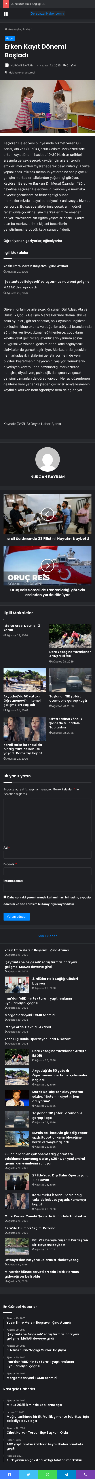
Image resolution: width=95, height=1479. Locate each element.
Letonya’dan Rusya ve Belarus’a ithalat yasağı (42, 1260)
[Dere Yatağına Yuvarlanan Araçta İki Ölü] (70, 636)
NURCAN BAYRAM (22, 65)
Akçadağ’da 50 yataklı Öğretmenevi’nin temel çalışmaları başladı (22, 700)
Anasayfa (14, 29)
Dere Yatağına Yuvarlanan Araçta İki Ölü (70, 654)
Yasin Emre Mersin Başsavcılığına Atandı (36, 266)
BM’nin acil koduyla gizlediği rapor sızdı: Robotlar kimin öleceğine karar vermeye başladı (59, 1137)
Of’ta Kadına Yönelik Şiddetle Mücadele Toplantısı (65, 723)
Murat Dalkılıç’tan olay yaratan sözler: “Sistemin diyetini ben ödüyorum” (57, 1096)
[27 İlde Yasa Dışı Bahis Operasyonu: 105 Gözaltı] (17, 1181)
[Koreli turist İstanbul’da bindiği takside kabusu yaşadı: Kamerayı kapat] (25, 729)
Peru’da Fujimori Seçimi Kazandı (30, 1228)
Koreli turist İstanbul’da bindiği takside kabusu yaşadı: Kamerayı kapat (23, 749)
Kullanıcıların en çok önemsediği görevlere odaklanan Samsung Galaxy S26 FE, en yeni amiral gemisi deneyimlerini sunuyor (45, 1159)
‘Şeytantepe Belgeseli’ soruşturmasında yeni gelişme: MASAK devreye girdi (41, 964)
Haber (27, 29)
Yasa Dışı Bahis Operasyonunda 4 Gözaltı (38, 1039)
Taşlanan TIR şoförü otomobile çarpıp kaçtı (68, 698)
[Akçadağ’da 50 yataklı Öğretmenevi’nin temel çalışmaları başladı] (25, 680)
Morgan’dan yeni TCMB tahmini (30, 1015)
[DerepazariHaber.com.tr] (47, 13)
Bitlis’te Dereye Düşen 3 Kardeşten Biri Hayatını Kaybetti (60, 1242)
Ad (7, 847)
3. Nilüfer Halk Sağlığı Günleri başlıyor (37, 4)
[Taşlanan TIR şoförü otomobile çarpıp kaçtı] (70, 680)
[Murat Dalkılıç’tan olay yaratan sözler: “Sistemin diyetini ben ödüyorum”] (17, 1098)
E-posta (10, 864)
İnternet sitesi (13, 880)
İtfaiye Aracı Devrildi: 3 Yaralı (22, 628)
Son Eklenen (47, 936)
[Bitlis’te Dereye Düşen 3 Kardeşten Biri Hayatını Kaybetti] (17, 1246)
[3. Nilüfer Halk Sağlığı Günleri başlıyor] (17, 985)
